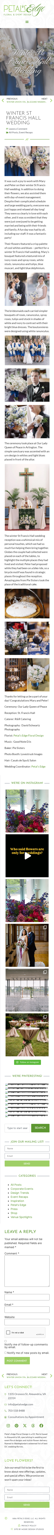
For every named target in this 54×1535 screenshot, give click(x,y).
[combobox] (17, 1128)
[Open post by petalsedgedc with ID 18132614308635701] (27, 811)
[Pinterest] (16, 1425)
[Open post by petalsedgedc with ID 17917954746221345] (27, 990)
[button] (27, 21)
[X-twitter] (24, 1425)
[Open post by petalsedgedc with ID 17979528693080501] (27, 855)
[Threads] (33, 1425)
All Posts (13, 132)
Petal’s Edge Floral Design (29, 735)
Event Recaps (26, 132)
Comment (11, 1253)
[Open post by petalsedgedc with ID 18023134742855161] (27, 1034)
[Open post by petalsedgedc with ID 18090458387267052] (27, 900)
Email (8, 1304)
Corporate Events (22, 1188)
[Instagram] (8, 1425)
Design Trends (20, 1192)
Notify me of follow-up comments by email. (26, 1346)
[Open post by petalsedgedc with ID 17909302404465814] (27, 945)
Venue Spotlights (21, 1217)
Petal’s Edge (38, 766)
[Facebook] (41, 1425)
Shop (14, 1213)
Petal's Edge (18, 1204)
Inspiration (17, 1200)
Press (14, 1209)
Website (9, 1317)
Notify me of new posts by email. (28, 1353)
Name (9, 1292)
